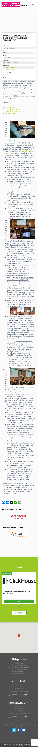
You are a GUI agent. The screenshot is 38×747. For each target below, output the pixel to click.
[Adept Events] (19, 4)
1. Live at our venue (10, 107)
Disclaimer (20, 745)
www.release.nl (19, 687)
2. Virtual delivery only (11, 109)
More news (19, 613)
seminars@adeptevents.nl (10, 67)
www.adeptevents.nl (20, 674)
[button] (14, 730)
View (19, 601)
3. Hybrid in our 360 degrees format (15, 111)
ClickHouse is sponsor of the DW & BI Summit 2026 (17, 592)
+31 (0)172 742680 (8, 70)
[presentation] (18, 607)
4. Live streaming (9, 113)
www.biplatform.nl (19, 709)
